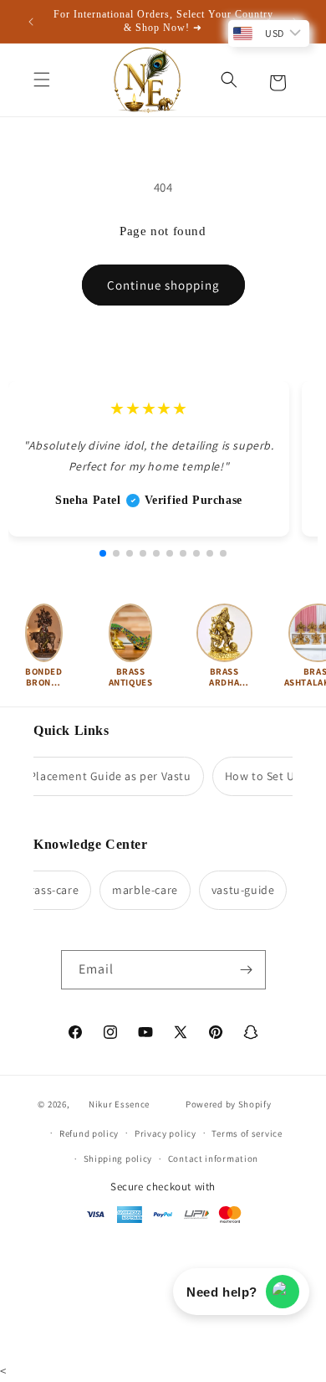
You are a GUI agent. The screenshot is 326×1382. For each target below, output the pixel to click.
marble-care (141, 889)
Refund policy (89, 1133)
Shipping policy (118, 1158)
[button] (41, 79)
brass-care (46, 889)
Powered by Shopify (229, 1104)
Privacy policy (165, 1133)
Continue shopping (163, 285)
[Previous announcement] (31, 21)
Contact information (213, 1158)
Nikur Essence (119, 1104)
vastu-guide (239, 889)
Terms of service (246, 1133)
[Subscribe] (246, 969)
